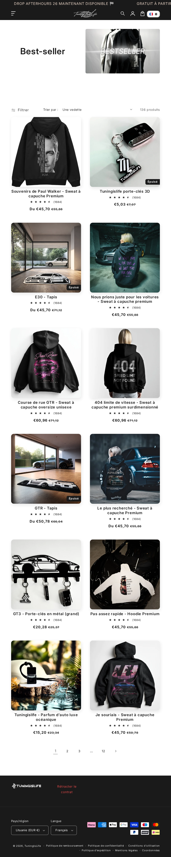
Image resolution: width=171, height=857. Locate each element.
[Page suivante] (115, 751)
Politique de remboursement (64, 845)
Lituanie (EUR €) (28, 830)
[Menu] (13, 13)
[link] (55, 751)
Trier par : (50, 109)
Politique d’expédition (96, 850)
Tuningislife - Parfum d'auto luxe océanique (46, 717)
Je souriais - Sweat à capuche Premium (125, 717)
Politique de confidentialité (106, 845)
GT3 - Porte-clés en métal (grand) (46, 614)
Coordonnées (151, 850)
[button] (123, 13)
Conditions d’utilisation (144, 845)
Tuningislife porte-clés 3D (125, 191)
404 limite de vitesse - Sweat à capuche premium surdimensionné (125, 404)
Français (61, 830)
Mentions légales (126, 850)
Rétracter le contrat (67, 789)
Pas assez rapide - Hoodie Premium (125, 614)
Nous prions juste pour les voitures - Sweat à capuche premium (125, 299)
